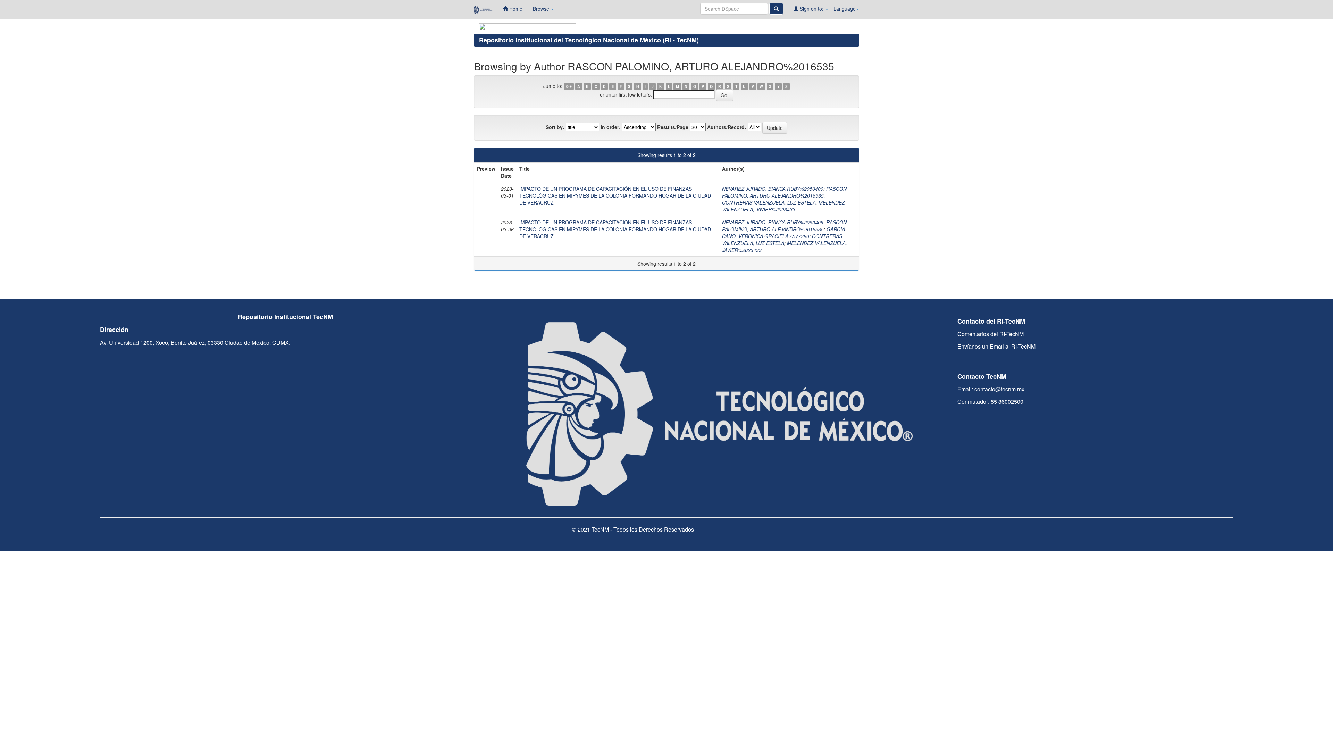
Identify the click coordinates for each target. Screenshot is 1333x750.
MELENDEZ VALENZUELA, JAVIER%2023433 (783, 206)
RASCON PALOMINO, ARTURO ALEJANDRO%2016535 (784, 192)
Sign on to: (811, 8)
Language (844, 8)
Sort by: (555, 127)
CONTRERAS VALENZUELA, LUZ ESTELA (769, 202)
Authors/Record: (726, 127)
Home (515, 8)
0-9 (569, 86)
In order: (611, 127)
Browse (542, 8)
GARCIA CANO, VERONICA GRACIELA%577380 (783, 233)
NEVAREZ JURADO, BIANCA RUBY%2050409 (772, 188)
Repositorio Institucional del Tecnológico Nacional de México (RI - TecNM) (589, 39)
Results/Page (672, 127)
